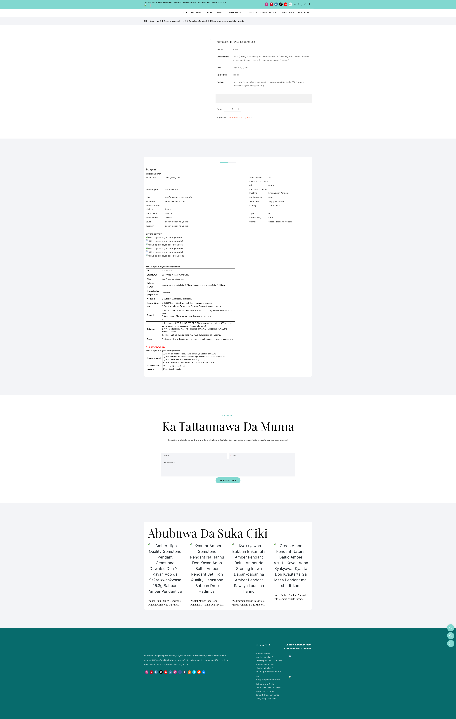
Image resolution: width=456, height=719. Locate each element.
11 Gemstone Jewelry (172, 21)
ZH (145, 21)
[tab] (224, 160)
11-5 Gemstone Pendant (196, 21)
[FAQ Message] (450, 643)
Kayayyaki (154, 21)
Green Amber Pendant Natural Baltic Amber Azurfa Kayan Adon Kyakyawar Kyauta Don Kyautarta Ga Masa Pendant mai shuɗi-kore (291, 597)
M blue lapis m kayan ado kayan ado (227, 21)
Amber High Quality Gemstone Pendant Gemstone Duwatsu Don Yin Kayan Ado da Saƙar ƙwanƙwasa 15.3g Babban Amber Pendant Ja (164, 602)
